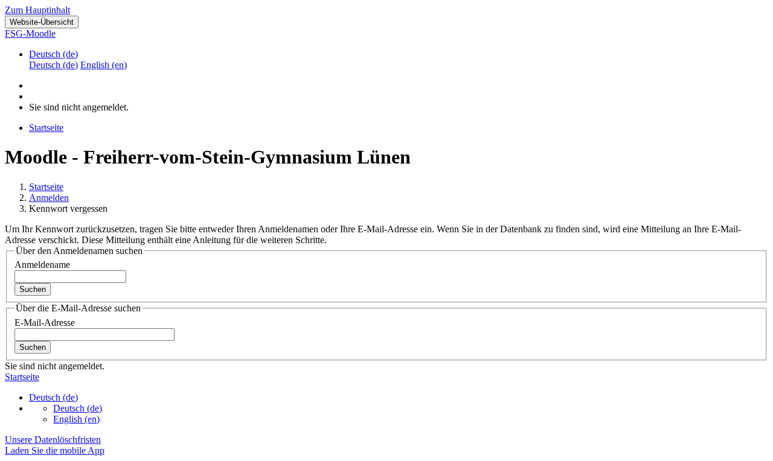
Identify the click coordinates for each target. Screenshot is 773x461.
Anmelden (49, 197)
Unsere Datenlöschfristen (53, 439)
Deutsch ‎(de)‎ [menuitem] (53, 65)
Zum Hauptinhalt (37, 10)
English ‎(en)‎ (76, 419)
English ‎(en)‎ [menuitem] (103, 65)
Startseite (46, 187)
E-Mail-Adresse (44, 322)
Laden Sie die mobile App (54, 450)
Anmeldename (42, 264)
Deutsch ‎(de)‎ (53, 54)
